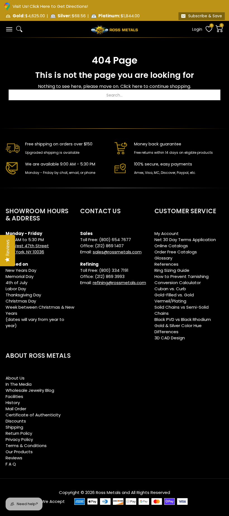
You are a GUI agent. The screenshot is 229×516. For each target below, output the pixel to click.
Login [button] (197, 29)
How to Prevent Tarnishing (181, 276)
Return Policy (19, 433)
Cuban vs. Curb (170, 289)
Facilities (14, 396)
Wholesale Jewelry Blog (30, 390)
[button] (9, 29)
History (13, 402)
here (137, 86)
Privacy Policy (19, 439)
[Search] (19, 29)
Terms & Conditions (26, 445)
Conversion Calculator (177, 282)
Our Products (19, 452)
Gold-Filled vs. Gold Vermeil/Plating (174, 298)
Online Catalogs (171, 246)
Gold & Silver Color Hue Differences (178, 329)
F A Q (11, 464)
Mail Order (16, 409)
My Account (166, 233)
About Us (15, 378)
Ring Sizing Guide (171, 270)
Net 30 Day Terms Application (185, 240)
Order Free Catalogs (175, 252)
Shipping (14, 427)
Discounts (16, 421)
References (166, 264)
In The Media (19, 384)
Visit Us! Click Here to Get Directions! (50, 6)
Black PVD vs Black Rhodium (182, 319)
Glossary (163, 258)
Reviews (14, 458)
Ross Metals (108, 492)
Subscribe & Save (205, 16)
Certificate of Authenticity (33, 415)
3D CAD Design (169, 338)
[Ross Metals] (114, 29)
